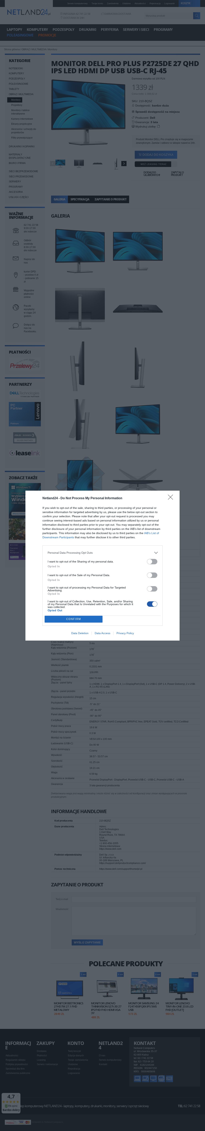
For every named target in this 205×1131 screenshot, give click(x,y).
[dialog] (102, 566)
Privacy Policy (125, 633)
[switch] (152, 561)
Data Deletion (79, 633)
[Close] (172, 498)
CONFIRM (73, 619)
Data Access (102, 633)
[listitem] (102, 553)
